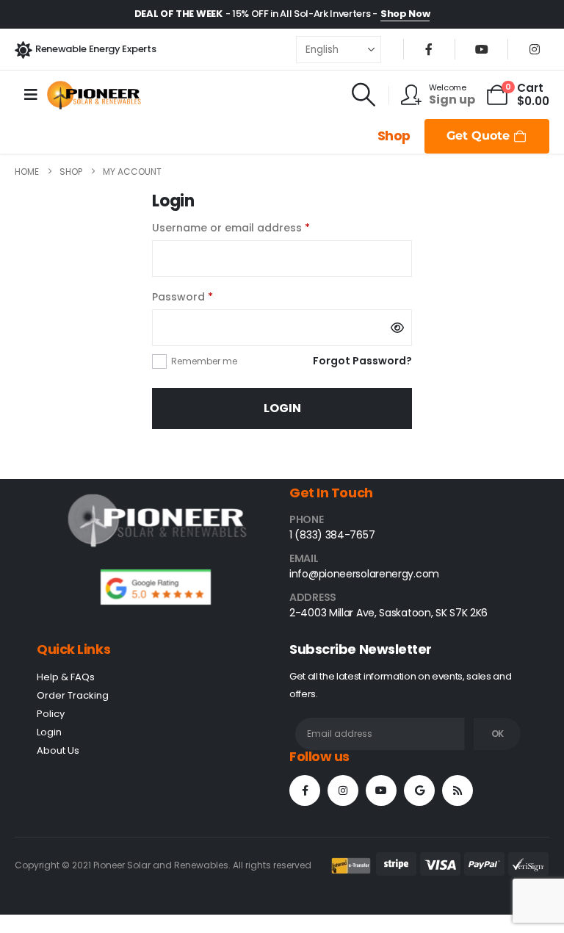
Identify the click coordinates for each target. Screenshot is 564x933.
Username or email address (254, 227)
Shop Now (405, 14)
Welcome (447, 87)
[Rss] (457, 790)
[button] (363, 95)
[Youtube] (481, 49)
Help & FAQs (66, 677)
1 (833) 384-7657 (332, 534)
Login (282, 408)
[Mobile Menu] (31, 94)
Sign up (452, 99)
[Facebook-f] (304, 790)
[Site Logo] (94, 95)
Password (206, 296)
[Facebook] (429, 49)
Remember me (204, 361)
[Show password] (397, 327)
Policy (51, 714)
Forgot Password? (362, 360)
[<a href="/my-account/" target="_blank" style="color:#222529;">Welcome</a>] (415, 94)
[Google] (419, 790)
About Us (58, 750)
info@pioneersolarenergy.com (364, 573)
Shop (394, 136)
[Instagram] (534, 49)
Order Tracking (73, 695)
